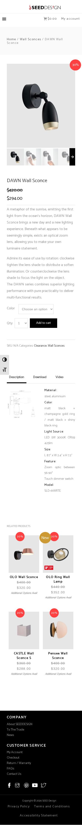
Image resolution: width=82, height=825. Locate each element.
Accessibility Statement (39, 815)
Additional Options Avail (24, 593)
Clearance (40, 345)
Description (16, 377)
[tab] (16, 379)
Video (59, 377)
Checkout (13, 757)
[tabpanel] (41, 106)
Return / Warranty (19, 763)
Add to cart (43, 322)
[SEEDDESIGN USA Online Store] (41, 7)
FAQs (10, 768)
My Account (15, 752)
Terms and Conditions (52, 806)
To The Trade (15, 729)
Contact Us (14, 774)
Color (11, 308)
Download (39, 377)
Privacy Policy (19, 806)
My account (70, 18)
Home (11, 39)
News (10, 735)
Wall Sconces (30, 39)
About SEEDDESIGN (19, 724)
